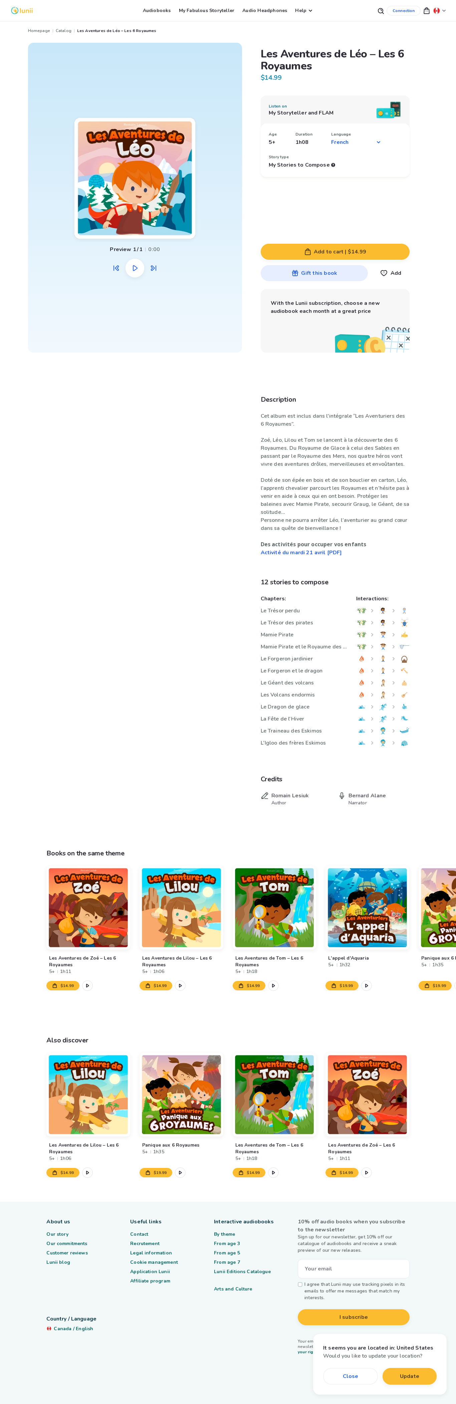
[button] (427, 10)
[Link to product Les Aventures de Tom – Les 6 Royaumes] (274, 908)
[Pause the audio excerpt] (135, 268)
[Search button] (381, 10)
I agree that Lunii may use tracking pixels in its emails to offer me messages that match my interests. (354, 1291)
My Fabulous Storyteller (207, 10)
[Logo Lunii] (21, 10)
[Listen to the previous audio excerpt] (116, 268)
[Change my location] (440, 10)
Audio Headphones (264, 10)
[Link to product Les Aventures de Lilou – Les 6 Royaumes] (181, 908)
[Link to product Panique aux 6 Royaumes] (181, 1095)
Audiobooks (157, 10)
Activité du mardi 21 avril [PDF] (301, 552)
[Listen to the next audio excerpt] (153, 268)
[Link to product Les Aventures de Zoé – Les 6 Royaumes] (88, 908)
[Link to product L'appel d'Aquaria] (368, 908)
